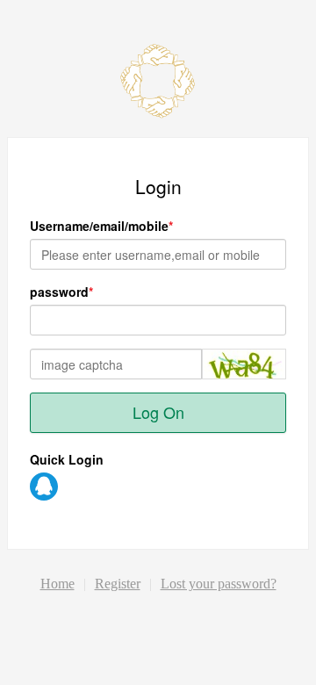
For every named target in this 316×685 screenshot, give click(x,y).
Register (117, 583)
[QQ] (44, 486)
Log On (158, 411)
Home (57, 583)
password (59, 291)
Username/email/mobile (99, 225)
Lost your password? (218, 583)
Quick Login (67, 459)
